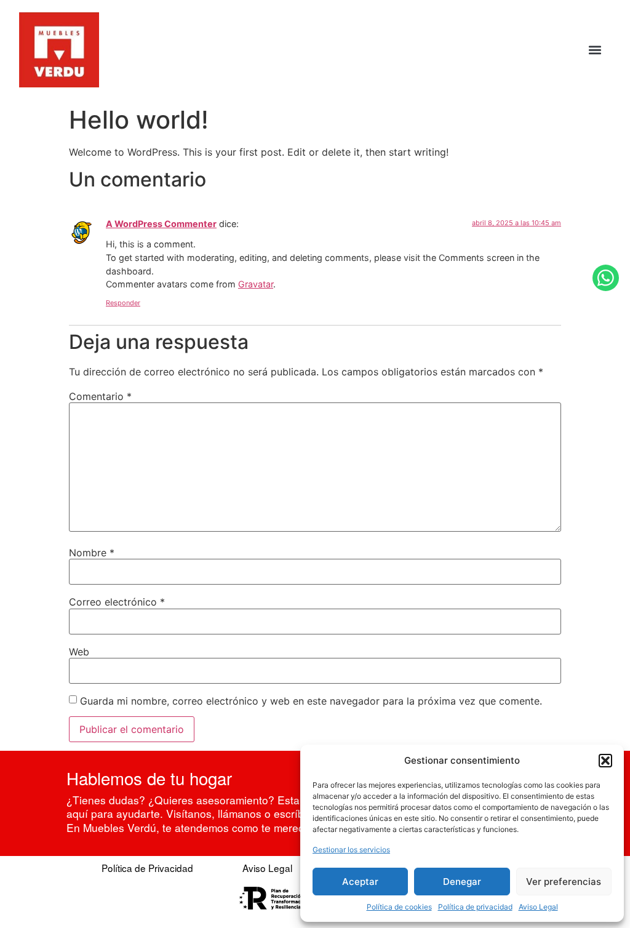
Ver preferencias (563, 881)
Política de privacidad (475, 906)
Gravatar (255, 284)
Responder (123, 302)
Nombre (91, 553)
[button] (605, 760)
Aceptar (360, 881)
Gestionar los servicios (351, 849)
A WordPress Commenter (161, 223)
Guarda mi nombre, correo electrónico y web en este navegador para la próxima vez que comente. (311, 701)
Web (79, 652)
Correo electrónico (117, 602)
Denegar (462, 881)
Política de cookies (399, 906)
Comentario (100, 396)
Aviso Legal (538, 906)
